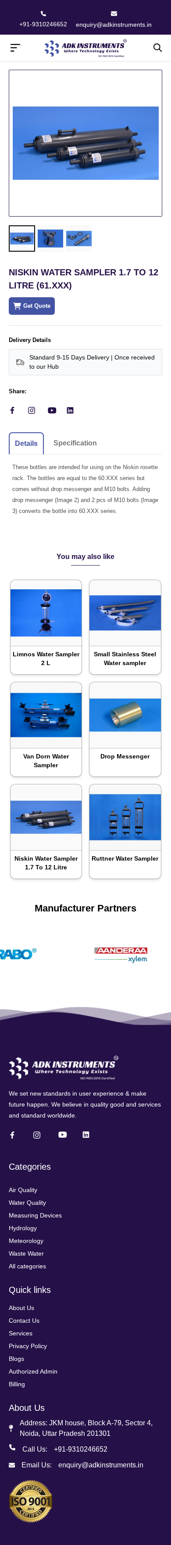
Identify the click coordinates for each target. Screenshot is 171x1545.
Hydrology (23, 1228)
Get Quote (36, 306)
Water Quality (27, 1202)
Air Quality (23, 1189)
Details (26, 443)
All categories (27, 1266)
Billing (17, 1384)
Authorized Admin (33, 1371)
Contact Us (24, 1320)
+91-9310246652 (43, 24)
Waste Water (26, 1253)
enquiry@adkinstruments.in (114, 24)
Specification (75, 443)
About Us (21, 1307)
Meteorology (26, 1240)
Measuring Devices (35, 1215)
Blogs (16, 1358)
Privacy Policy (28, 1345)
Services (20, 1333)
